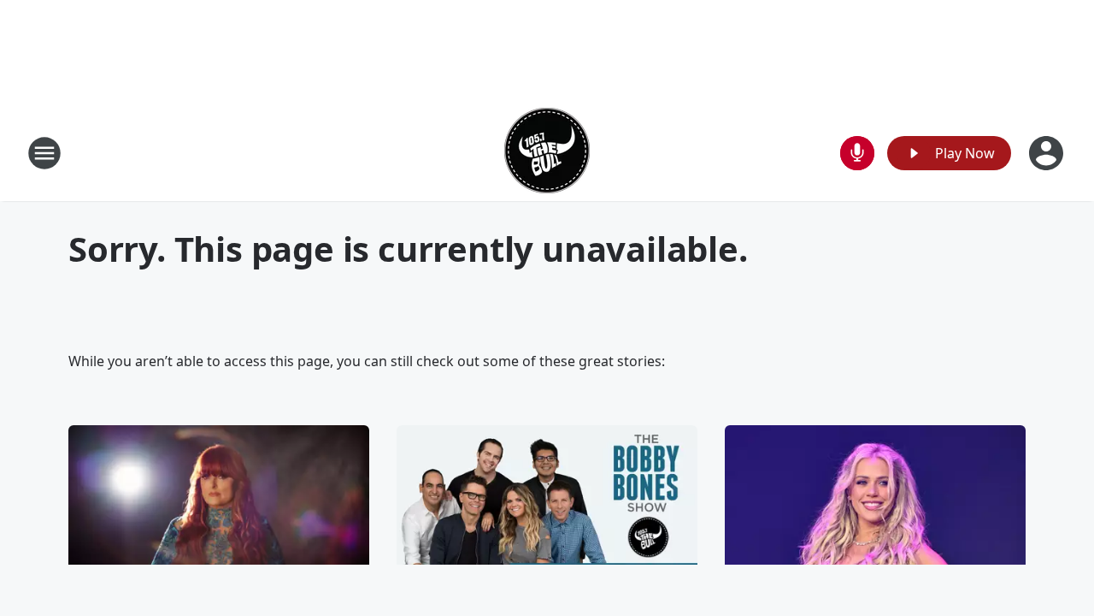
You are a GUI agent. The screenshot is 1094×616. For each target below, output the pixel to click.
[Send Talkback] (857, 153)
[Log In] (1048, 153)
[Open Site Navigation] (44, 153)
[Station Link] (547, 153)
